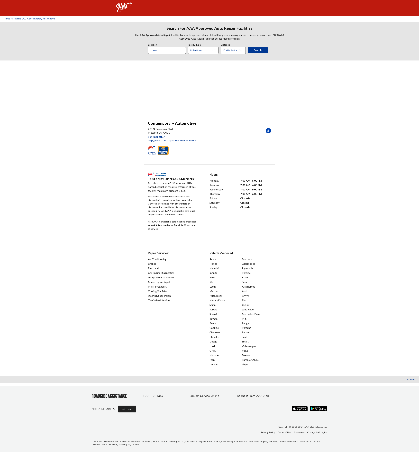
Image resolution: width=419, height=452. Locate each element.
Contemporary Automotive (41, 18)
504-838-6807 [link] (156, 136)
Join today (127, 409)
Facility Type (194, 44)
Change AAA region (317, 432)
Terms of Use (284, 432)
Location (152, 44)
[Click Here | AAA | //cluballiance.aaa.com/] (124, 10)
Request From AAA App (253, 396)
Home (7, 18)
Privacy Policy (268, 432)
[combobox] (168, 49)
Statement (299, 432)
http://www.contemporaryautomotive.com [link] (172, 140)
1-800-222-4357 (151, 396)
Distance (225, 44)
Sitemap (411, 379)
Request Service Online (204, 396)
